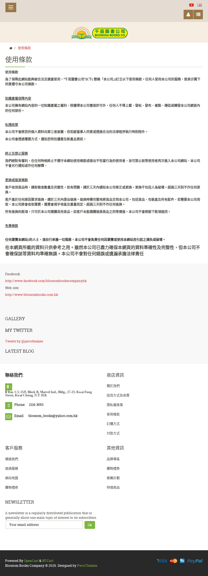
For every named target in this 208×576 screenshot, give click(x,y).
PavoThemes (87, 565)
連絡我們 (11, 459)
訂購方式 (113, 424)
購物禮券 (11, 487)
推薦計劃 (113, 478)
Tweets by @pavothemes (24, 341)
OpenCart (31, 560)
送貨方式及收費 (118, 395)
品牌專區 (113, 459)
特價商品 (113, 487)
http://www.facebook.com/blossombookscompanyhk (46, 281)
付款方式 (113, 433)
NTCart (47, 560)
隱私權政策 (115, 405)
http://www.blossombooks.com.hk (31, 294)
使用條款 (24, 48)
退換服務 (11, 468)
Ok (90, 525)
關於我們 (113, 386)
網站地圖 (11, 478)
